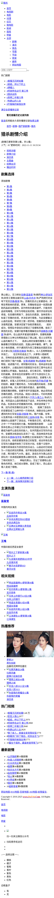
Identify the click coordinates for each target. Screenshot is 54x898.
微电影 (10, 25)
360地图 (33, 792)
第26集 (10, 266)
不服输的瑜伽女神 (16, 104)
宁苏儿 (33, 397)
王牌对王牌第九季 (15, 529)
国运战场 (12, 94)
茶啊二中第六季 (15, 97)
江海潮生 (11, 619)
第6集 (9, 200)
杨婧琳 (31, 361)
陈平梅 (40, 381)
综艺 (9, 22)
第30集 (10, 279)
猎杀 (5, 3)
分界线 (11, 780)
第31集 (10, 282)
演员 (14, 45)
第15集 (10, 229)
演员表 (10, 157)
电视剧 (10, 12)
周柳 (12, 437)
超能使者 (13, 786)
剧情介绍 (11, 154)
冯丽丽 (15, 351)
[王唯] (4, 535)
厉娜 (46, 381)
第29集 (10, 276)
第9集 (9, 209)
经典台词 (11, 164)
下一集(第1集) (8, 472)
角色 (14, 48)
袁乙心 (40, 397)
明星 (9, 35)
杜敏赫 (23, 351)
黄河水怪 (11, 569)
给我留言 (42, 792)
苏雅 (12, 301)
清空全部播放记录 (10, 110)
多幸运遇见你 (13, 522)
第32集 (10, 289)
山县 (26, 298)
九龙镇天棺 (12, 562)
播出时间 (11, 167)
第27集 (10, 269)
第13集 (10, 223)
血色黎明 (12, 773)
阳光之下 (11, 556)
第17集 (10, 236)
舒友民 (49, 295)
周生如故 (11, 663)
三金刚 (31, 417)
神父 (43, 295)
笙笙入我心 (13, 716)
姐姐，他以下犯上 (16, 84)
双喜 (19, 414)
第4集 (9, 196)
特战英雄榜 (12, 586)
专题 (14, 51)
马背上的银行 (13, 599)
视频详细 (11, 151)
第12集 (10, 219)
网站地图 (16, 65)
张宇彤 (18, 437)
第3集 (9, 193)
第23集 (10, 256)
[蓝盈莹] (5, 495)
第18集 (10, 239)
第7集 (9, 203)
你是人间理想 (14, 760)
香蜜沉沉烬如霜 (15, 81)
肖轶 (37, 417)
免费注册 (34, 121)
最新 (14, 61)
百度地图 (24, 792)
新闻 (9, 28)
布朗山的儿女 (14, 101)
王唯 (3, 541)
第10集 (10, 213)
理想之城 (11, 683)
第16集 (10, 233)
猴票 (10, 766)
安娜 (23, 295)
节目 (14, 55)
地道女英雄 (12, 606)
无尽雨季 (11, 592)
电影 (9, 15)
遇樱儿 (10, 87)
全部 (9, 38)
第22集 (10, 253)
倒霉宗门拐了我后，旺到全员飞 (23, 736)
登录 (3, 121)
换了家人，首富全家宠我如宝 (22, 733)
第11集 (10, 216)
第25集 (10, 263)
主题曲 (10, 160)
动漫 (9, 18)
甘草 (25, 361)
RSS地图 (15, 792)
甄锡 (17, 301)
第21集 (10, 249)
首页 (9, 8)
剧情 (14, 41)
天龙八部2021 (13, 689)
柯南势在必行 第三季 (17, 91)
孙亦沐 (32, 298)
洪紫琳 (25, 414)
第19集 (10, 243)
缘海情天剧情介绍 (20, 481)
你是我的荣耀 (13, 696)
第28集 (10, 272)
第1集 (9, 186)
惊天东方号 (13, 770)
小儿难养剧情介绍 (20, 478)
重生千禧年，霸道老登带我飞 (23, 743)
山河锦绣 (12, 756)
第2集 (9, 190)
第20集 (10, 246)
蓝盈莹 (29, 295)
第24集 (10, 259)
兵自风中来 (12, 516)
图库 (9, 32)
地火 (10, 776)
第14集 (10, 226)
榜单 (14, 58)
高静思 (44, 331)
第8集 (9, 206)
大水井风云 (13, 763)
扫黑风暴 (11, 673)
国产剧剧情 (24, 126)
